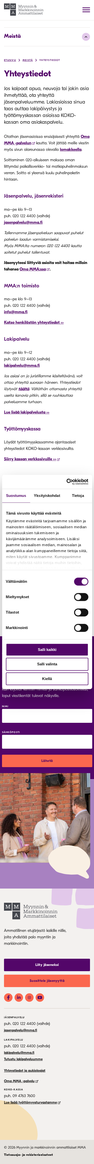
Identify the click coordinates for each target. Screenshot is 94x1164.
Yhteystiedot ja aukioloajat (24, 1070)
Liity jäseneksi (47, 965)
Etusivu (10, 60)
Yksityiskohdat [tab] (47, 495)
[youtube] (40, 998)
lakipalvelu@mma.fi (22, 365)
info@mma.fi (16, 312)
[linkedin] (19, 998)
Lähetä (47, 761)
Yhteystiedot (49, 60)
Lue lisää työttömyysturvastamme (30, 1102)
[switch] (81, 597)
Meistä (12, 36)
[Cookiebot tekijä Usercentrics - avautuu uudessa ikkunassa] (67, 481)
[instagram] (29, 998)
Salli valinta (47, 664)
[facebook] (8, 998)
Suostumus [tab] (16, 495)
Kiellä (47, 679)
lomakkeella (70, 149)
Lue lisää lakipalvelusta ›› (26, 412)
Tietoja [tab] (78, 495)
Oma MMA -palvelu (19, 1081)
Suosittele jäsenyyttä (47, 981)
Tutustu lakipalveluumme (23, 1059)
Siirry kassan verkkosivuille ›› (30, 459)
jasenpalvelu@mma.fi (23, 222)
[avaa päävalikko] (86, 9)
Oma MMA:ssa (33, 269)
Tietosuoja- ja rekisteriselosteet (28, 1155)
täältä (23, 389)
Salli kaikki (47, 649)
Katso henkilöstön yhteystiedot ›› (34, 322)
